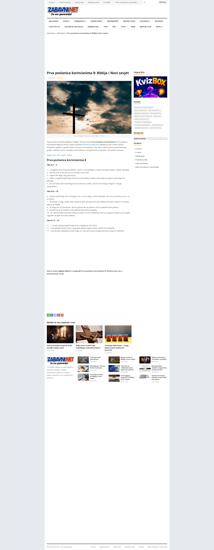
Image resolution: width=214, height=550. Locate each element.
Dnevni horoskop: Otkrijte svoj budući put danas (159, 377)
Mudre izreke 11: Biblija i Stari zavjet (128, 358)
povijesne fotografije (142, 122)
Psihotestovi (54, 27)
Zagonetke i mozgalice (73, 27)
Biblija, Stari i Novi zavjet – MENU (59, 155)
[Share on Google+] (62, 315)
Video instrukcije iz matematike (126, 2)
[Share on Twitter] (55, 315)
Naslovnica (53, 21)
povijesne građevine (142, 125)
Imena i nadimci (140, 110)
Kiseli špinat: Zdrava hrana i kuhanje (97, 367)
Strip (106, 27)
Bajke (133, 27)
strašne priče (157, 125)
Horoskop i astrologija (143, 107)
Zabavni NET (56, 547)
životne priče (155, 128)
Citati (123, 27)
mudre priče (156, 113)
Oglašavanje (79, 2)
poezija (157, 116)
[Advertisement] (107, 52)
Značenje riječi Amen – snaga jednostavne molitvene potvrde (117, 347)
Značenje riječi (112, 21)
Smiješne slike (93, 27)
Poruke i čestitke (141, 119)
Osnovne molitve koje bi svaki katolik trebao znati (59, 346)
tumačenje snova (141, 128)
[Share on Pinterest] (58, 315)
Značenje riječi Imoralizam (95, 358)
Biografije (159, 21)
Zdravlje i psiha (129, 21)
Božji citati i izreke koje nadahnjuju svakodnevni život (88, 346)
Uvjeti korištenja (65, 2)
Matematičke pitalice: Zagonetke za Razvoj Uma (159, 368)
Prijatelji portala (93, 2)
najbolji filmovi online (143, 116)
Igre (114, 27)
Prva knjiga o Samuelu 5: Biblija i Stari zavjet (128, 377)
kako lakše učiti (154, 110)
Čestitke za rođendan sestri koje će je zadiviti (127, 368)
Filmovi (66, 21)
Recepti (159, 27)
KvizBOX (107, 2)
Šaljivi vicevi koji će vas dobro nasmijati (159, 358)
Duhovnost (144, 21)
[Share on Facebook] (51, 315)
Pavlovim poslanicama (90, 144)
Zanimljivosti (79, 21)
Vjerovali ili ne (145, 27)
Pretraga (162, 2)
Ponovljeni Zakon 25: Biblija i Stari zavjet (96, 376)
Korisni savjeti (96, 21)
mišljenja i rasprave (141, 113)
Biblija (59, 78)
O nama (52, 2)
